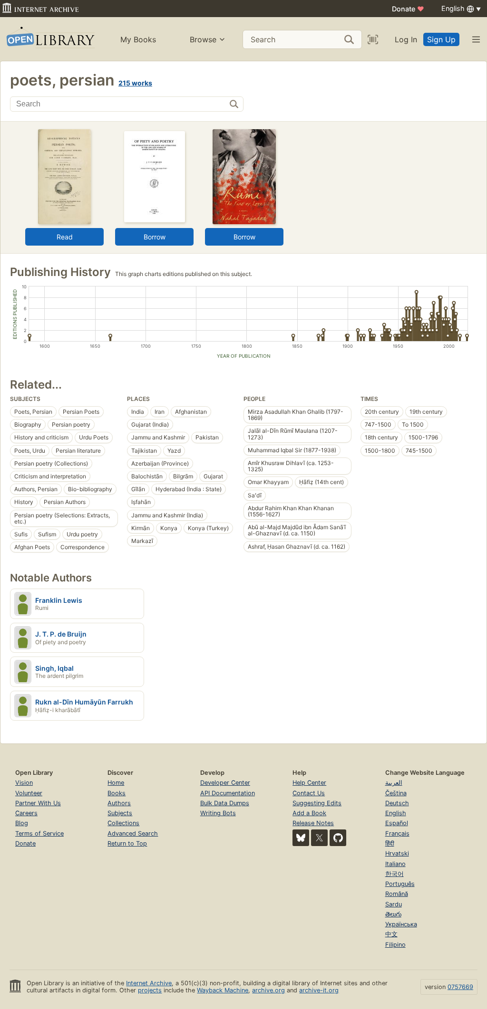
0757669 (460, 986)
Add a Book (309, 813)
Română (396, 893)
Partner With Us (38, 803)
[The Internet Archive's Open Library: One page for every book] (50, 39)
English (395, 813)
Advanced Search (132, 833)
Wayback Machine (222, 990)
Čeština (396, 793)
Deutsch (397, 803)
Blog (21, 823)
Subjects (119, 813)
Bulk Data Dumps (224, 803)
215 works (135, 83)
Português (400, 883)
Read (65, 237)
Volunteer (28, 793)
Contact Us (308, 793)
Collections (123, 823)
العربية (393, 782)
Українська (401, 924)
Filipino (395, 944)
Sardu (393, 904)
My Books (138, 39)
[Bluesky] (300, 837)
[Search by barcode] (373, 39)
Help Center (309, 782)
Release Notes (313, 823)
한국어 (394, 873)
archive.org (268, 990)
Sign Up (441, 39)
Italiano (395, 863)
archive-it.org (319, 990)
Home (115, 782)
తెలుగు (393, 914)
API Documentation (227, 793)
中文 (391, 934)
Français (397, 833)
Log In (406, 39)
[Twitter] (319, 837)
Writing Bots (218, 813)
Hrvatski (397, 853)
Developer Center (225, 782)
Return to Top (127, 843)
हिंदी (389, 843)
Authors (119, 803)
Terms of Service (39, 833)
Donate (408, 9)
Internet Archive (149, 983)
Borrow (155, 237)
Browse (203, 39)
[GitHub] (338, 837)
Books (116, 793)
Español (396, 823)
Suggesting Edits (316, 803)
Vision (24, 782)
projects (150, 990)
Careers (26, 813)
